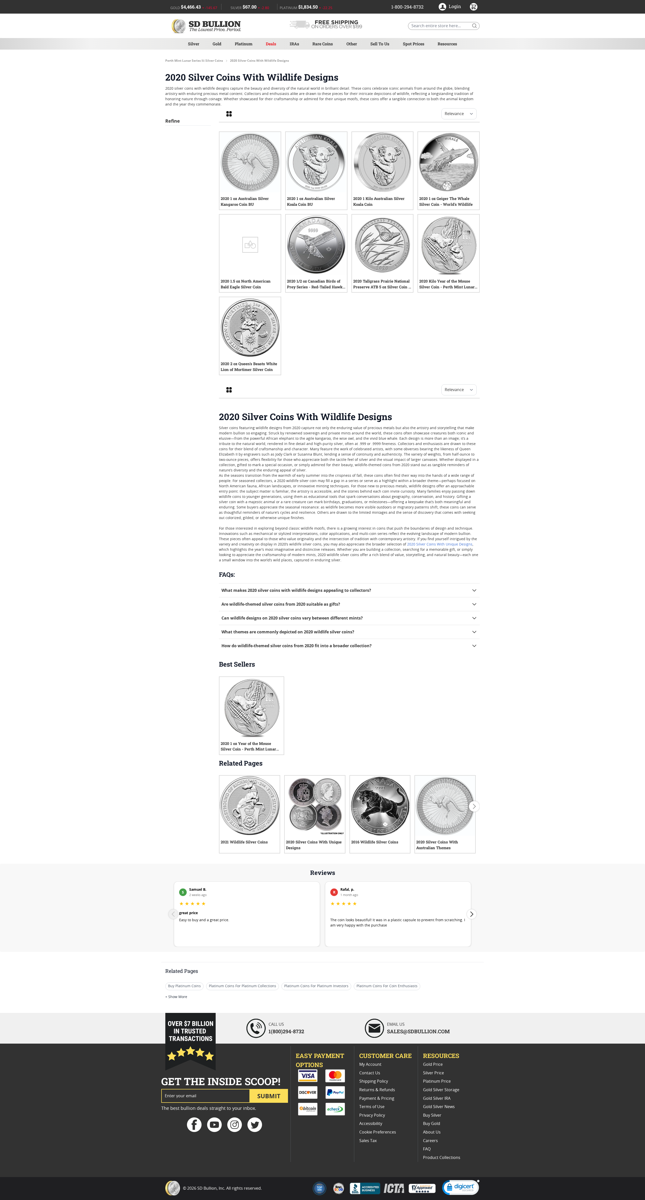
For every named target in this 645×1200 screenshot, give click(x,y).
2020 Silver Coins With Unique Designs (439, 544)
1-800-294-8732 (407, 7)
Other (351, 43)
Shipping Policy (373, 1081)
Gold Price (433, 1064)
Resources (447, 43)
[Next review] (472, 914)
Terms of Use (371, 1107)
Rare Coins (322, 43)
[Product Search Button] (474, 25)
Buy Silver (432, 1115)
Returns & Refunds (377, 1090)
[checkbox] (229, 113)
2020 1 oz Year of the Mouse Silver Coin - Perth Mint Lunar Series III (248, 746)
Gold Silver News (439, 1107)
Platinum (243, 43)
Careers (430, 1141)
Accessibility (370, 1124)
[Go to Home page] (207, 26)
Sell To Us (379, 43)
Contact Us (369, 1073)
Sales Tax (368, 1141)
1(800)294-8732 (286, 1031)
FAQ (427, 1149)
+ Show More (176, 997)
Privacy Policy (372, 1115)
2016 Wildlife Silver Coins (374, 841)
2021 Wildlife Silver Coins (244, 841)
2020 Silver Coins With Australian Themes (437, 844)
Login (455, 6)
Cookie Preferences (377, 1132)
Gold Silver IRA (436, 1098)
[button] (461, 1188)
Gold (217, 43)
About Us (432, 1132)
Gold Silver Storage (441, 1090)
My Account (370, 1064)
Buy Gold (431, 1124)
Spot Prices (413, 43)
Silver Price (433, 1073)
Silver (193, 43)
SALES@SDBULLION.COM (418, 1031)
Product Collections (441, 1158)
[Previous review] (173, 914)
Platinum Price (437, 1081)
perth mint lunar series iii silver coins (194, 61)
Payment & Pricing (376, 1098)
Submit (268, 1096)
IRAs (294, 43)
